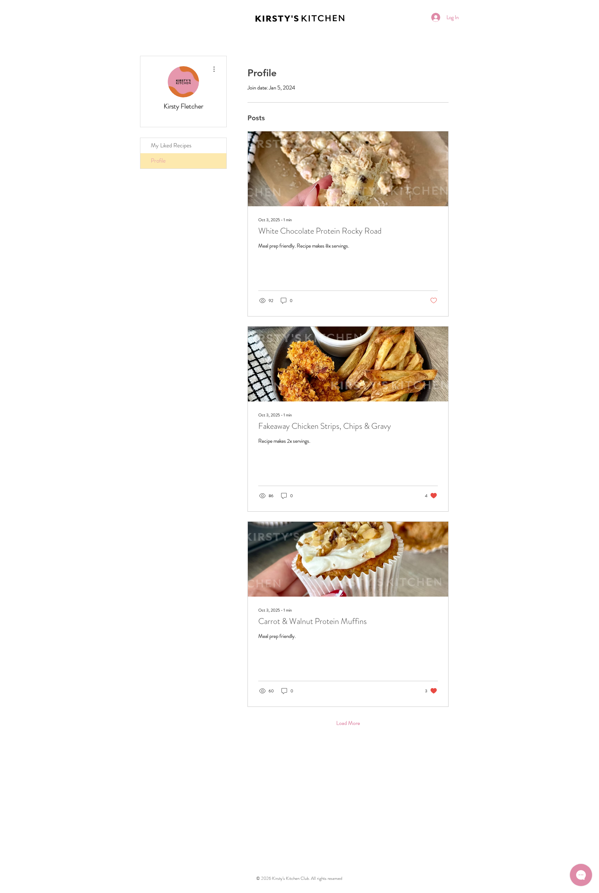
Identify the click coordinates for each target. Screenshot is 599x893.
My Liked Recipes (171, 145)
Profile (158, 160)
